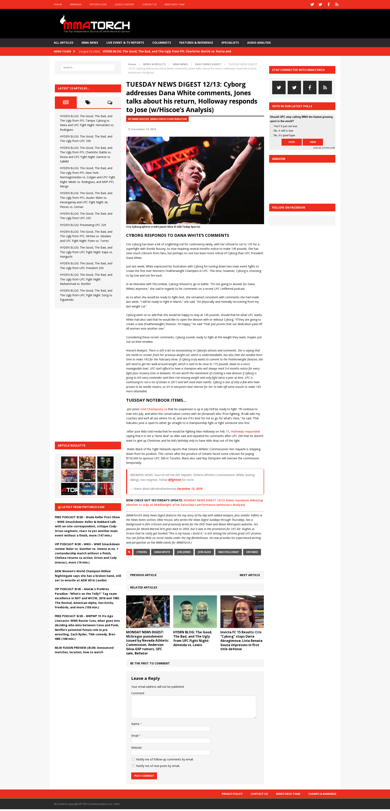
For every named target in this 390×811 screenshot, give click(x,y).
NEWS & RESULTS (154, 64)
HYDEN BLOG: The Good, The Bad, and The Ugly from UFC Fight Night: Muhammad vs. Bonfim (86, 279)
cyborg (141, 552)
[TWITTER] (312, 4)
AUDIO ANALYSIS (259, 42)
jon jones (184, 552)
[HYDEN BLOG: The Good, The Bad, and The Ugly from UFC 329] (105, 476)
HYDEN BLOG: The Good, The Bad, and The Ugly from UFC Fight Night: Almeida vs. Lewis (192, 638)
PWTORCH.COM (97, 4)
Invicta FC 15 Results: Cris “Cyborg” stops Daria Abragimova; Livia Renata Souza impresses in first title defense (241, 640)
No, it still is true (283, 130)
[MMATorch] (96, 23)
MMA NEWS (90, 42)
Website (136, 747)
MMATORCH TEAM (174, 4)
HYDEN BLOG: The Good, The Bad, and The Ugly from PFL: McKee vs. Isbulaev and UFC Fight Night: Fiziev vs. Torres (86, 236)
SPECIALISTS (230, 42)
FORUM (58, 4)
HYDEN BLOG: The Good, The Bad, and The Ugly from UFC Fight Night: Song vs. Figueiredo (86, 295)
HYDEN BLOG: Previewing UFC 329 (83, 225)
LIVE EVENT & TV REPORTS (125, 42)
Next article (250, 575)
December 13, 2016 (143, 129)
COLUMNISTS (161, 42)
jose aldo (204, 552)
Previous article (143, 575)
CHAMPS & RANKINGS (322, 794)
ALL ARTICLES (63, 42)
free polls (330, 148)
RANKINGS (75, 4)
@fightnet (174, 480)
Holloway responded (245, 431)
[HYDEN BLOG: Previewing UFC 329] (69, 489)
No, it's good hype (284, 135)
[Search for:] (88, 67)
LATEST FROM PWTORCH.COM (83, 507)
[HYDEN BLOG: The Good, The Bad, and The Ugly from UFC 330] (87, 462)
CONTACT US (149, 4)
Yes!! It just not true (285, 126)
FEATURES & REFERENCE (196, 42)
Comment (137, 693)
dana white (162, 552)
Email (135, 735)
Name (135, 724)
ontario (252, 552)
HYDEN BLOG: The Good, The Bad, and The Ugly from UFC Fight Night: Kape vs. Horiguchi (86, 251)
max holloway (228, 552)
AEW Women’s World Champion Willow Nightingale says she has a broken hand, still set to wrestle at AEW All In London (88, 575)
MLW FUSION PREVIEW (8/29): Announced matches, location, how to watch (84, 650)
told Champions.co (153, 409)
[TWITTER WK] (320, 4)
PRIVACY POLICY (232, 794)
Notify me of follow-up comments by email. (165, 759)
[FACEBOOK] (328, 4)
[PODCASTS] (336, 4)
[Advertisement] (85, 374)
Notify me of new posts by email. (158, 766)
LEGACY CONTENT (124, 4)
